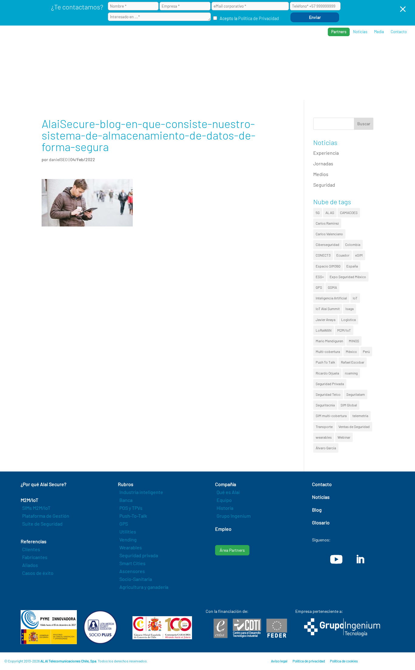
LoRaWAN (323, 330)
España (352, 266)
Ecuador (342, 255)
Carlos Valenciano (329, 234)
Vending (128, 539)
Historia (225, 508)
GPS (319, 287)
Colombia (352, 244)
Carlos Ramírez (327, 223)
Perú (366, 351)
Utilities (127, 531)
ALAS (329, 212)
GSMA (332, 287)
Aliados (30, 565)
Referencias (313, 51)
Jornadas (323, 163)
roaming (351, 373)
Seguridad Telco (328, 394)
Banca (125, 500)
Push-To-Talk (133, 516)
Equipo (224, 500)
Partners (338, 31)
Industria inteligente (141, 492)
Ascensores (132, 571)
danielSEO (58, 159)
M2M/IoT (344, 330)
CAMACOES (349, 212)
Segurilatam (355, 394)
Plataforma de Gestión (45, 516)
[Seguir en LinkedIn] (360, 559)
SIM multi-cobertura (331, 415)
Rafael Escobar (352, 362)
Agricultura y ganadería (143, 587)
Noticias (360, 31)
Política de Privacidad (258, 18)
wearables (324, 437)
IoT (355, 298)
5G (318, 212)
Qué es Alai (228, 492)
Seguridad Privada (330, 384)
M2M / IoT (253, 51)
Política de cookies (344, 661)
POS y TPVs (130, 508)
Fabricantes (34, 557)
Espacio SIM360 (328, 266)
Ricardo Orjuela (327, 373)
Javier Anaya (325, 319)
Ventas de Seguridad (354, 426)
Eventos (377, 51)
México (351, 351)
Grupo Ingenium (234, 516)
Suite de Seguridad (42, 524)
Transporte (324, 426)
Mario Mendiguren (329, 341)
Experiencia (326, 153)
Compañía (347, 51)
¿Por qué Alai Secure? (209, 51)
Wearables (130, 547)
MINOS (354, 341)
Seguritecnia (325, 405)
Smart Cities (132, 563)
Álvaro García (326, 448)
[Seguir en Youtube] (336, 559)
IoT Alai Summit (328, 308)
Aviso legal (279, 661)
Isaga (349, 308)
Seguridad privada (138, 555)
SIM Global (349, 405)
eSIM (359, 255)
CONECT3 (323, 255)
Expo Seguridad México (348, 277)
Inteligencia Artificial (331, 298)
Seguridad (324, 185)
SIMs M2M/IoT (36, 508)
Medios (320, 174)
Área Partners (232, 550)
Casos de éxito (37, 573)
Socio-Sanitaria (135, 579)
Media (379, 31)
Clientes (31, 549)
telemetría (360, 415)
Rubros (281, 51)
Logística (348, 319)
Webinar (344, 437)
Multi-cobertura (328, 351)
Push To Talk (325, 362)
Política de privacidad (309, 661)
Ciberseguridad (327, 244)
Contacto (399, 31)
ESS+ (320, 277)
